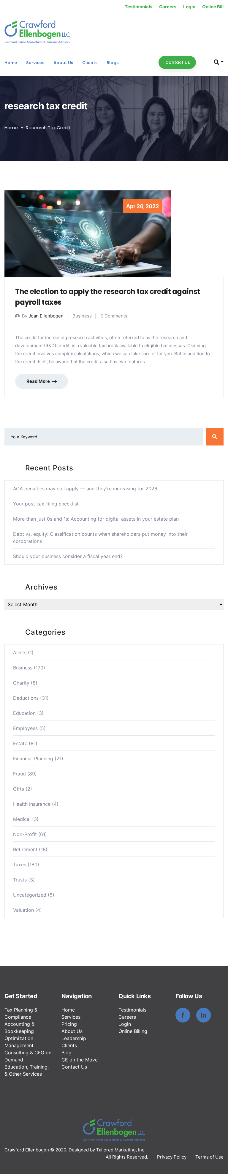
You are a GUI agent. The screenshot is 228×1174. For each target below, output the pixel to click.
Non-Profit (25, 834)
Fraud (19, 774)
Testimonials (138, 7)
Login (189, 7)
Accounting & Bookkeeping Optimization (19, 1031)
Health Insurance (31, 804)
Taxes (19, 865)
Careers (167, 7)
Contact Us (74, 1067)
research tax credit (48, 127)
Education (24, 713)
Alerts (19, 652)
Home (10, 63)
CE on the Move (79, 1060)
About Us (63, 63)
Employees (25, 728)
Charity (21, 683)
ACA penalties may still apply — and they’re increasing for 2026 (85, 489)
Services (35, 63)
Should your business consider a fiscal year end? (68, 556)
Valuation (23, 910)
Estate (20, 743)
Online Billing (132, 1031)
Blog (66, 1053)
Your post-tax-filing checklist (46, 504)
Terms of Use (209, 1157)
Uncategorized (29, 895)
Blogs (113, 63)
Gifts (18, 789)
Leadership (73, 1038)
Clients (90, 63)
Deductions (26, 698)
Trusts (20, 880)
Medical (22, 819)
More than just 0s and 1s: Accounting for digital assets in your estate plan (96, 519)
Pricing (69, 1024)
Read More (38, 381)
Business (22, 668)
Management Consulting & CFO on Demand (27, 1052)
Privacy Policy (171, 1157)
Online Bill (213, 7)
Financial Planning (33, 758)
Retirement (25, 849)
